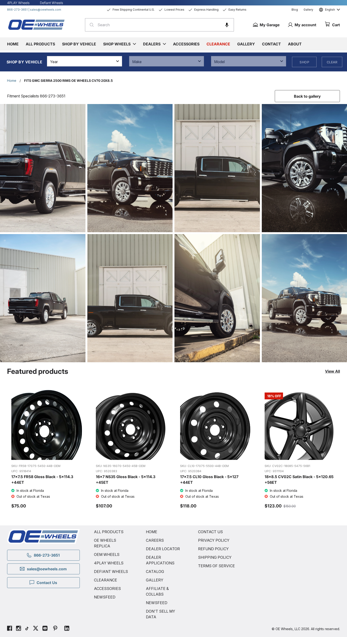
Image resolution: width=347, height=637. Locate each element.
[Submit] (90, 24)
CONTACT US (210, 531)
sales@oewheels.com (45, 9)
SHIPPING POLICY (215, 557)
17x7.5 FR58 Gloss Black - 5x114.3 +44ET (42, 479)
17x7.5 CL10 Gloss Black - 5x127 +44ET (209, 479)
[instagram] (18, 629)
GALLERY (154, 580)
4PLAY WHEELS (108, 563)
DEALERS (152, 44)
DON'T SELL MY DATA (160, 614)
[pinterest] (55, 628)
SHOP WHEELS (117, 44)
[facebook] (9, 629)
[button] (227, 24)
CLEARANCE (105, 580)
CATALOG (155, 571)
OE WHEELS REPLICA (105, 543)
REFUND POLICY (213, 548)
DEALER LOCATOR (163, 548)
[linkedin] (67, 628)
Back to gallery (307, 96)
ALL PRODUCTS (108, 531)
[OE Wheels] (36, 24)
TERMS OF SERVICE (216, 565)
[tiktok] (27, 629)
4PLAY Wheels (18, 3)
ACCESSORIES (107, 588)
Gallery (308, 9)
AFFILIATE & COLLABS (157, 591)
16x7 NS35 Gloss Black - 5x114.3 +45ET (125, 479)
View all (332, 371)
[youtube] (44, 629)
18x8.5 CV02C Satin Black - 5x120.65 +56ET (299, 479)
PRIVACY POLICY (213, 540)
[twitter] (35, 629)
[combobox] (159, 24)
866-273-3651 (17, 9)
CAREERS (155, 540)
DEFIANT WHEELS (111, 571)
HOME (151, 531)
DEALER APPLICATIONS (160, 560)
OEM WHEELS (106, 554)
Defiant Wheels (51, 3)
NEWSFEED (104, 597)
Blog (295, 9)
